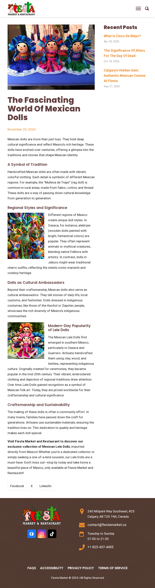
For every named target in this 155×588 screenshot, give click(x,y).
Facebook (17, 486)
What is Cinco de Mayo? (122, 36)
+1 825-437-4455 (100, 547)
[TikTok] (52, 534)
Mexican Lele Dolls (56, 446)
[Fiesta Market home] (21, 9)
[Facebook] (31, 534)
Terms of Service (113, 568)
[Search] (147, 8)
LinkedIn (45, 486)
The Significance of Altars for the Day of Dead (124, 53)
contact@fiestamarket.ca (107, 525)
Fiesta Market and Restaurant (37, 441)
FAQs (31, 568)
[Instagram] (42, 534)
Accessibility (51, 568)
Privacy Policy (81, 568)
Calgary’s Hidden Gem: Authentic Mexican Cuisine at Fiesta (124, 75)
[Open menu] (138, 8)
